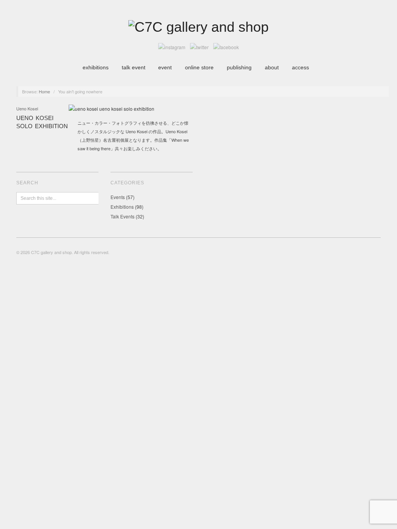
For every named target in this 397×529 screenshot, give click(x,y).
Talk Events (122, 216)
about (272, 67)
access (300, 67)
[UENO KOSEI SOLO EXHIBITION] (111, 111)
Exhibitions (96, 67)
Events (117, 197)
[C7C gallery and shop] (198, 26)
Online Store (199, 67)
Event (165, 67)
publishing (239, 67)
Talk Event (133, 67)
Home (44, 91)
